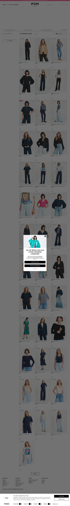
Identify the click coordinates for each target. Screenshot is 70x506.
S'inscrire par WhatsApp (35, 265)
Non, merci (35, 268)
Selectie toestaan (61, 499)
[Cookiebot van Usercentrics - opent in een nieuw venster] (6, 504)
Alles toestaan (61, 496)
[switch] (30, 504)
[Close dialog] (45, 236)
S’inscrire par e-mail (35, 262)
